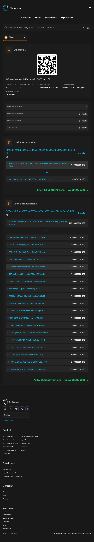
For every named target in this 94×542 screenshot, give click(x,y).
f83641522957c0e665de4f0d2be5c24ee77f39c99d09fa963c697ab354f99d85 (41, 151)
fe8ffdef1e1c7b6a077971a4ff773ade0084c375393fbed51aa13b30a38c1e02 (40, 211)
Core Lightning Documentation (13, 476)
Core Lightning (25, 443)
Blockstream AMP (8, 447)
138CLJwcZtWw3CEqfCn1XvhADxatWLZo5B (27, 296)
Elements (24, 447)
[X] (5, 408)
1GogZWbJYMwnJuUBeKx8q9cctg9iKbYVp (27, 369)
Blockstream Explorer (10, 450)
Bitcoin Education (8, 518)
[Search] (6, 27)
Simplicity (24, 450)
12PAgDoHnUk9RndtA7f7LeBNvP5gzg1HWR (27, 237)
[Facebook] (16, 408)
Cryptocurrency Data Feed (29, 436)
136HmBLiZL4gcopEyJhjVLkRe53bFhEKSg (26, 245)
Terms (5, 534)
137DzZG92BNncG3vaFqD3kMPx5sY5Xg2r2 (27, 259)
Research (6, 492)
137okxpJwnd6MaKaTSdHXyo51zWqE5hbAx (27, 267)
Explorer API (67, 17)
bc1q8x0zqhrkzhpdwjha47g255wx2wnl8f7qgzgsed (30, 179)
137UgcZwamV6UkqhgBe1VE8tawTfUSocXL (27, 274)
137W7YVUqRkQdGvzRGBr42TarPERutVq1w (27, 281)
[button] (83, 153)
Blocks (38, 17)
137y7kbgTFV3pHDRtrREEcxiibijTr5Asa (24, 289)
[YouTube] (27, 408)
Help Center (7, 515)
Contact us (8, 420)
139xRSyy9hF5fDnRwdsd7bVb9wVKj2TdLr (27, 311)
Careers (5, 499)
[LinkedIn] (11, 408)
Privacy (14, 534)
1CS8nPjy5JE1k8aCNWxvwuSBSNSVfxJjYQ (27, 355)
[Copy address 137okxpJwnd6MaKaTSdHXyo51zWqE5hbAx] (49, 79)
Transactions (51, 17)
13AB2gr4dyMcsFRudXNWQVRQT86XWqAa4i (29, 333)
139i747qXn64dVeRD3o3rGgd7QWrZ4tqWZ (27, 303)
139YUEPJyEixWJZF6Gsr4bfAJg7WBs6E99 (27, 318)
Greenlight (6, 454)
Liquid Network (26, 440)
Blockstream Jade (8, 440)
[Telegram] (22, 408)
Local (4, 525)
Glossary (6, 521)
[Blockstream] (11, 402)
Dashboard (26, 17)
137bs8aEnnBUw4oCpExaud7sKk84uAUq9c (27, 252)
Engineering (7, 469)
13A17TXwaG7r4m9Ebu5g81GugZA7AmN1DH (28, 325)
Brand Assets (7, 528)
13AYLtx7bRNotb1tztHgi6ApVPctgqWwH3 (27, 347)
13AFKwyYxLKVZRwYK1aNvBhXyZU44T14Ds (28, 340)
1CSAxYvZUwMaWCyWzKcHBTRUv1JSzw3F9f (28, 362)
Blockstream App (8, 436)
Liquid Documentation (10, 473)
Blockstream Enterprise (10, 443)
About (5, 495)
